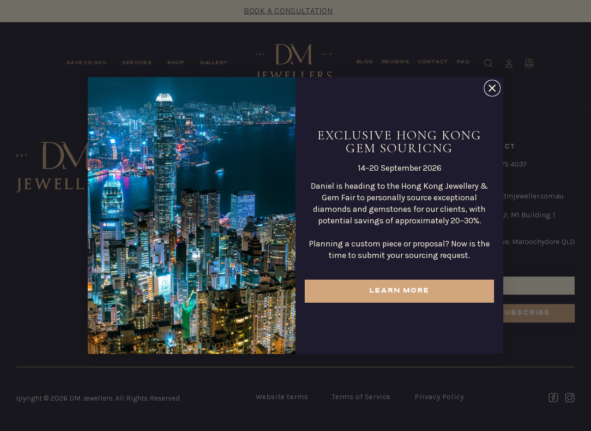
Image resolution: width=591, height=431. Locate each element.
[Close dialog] (492, 88)
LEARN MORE (399, 290)
